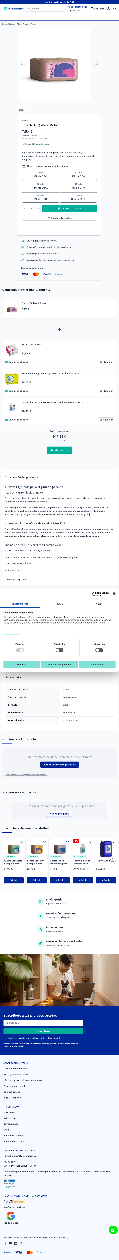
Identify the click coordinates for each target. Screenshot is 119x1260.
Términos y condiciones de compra (22, 1080)
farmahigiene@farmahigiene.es (20, 1156)
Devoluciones (10, 1124)
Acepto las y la (34, 1038)
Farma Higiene (8, 24)
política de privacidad (50, 1038)
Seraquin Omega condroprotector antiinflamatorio (50, 373)
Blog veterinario (12, 1097)
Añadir (14, 880)
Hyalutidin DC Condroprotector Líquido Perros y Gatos (52, 402)
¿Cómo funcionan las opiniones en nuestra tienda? (26, 775)
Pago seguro (10, 1112)
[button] (21, 107)
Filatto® (26, 120)
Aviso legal (9, 1118)
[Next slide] (96, 64)
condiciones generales (27, 1038)
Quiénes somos (11, 1091)
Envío (6, 1129)
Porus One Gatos (31, 344)
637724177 (78, 10)
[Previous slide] (22, 64)
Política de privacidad (15, 1141)
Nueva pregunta (59, 813)
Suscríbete (43, 1031)
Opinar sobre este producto (59, 764)
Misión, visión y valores (15, 1074)
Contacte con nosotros (15, 1086)
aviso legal (21, 1046)
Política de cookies (13, 1135)
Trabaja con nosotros (15, 1068)
